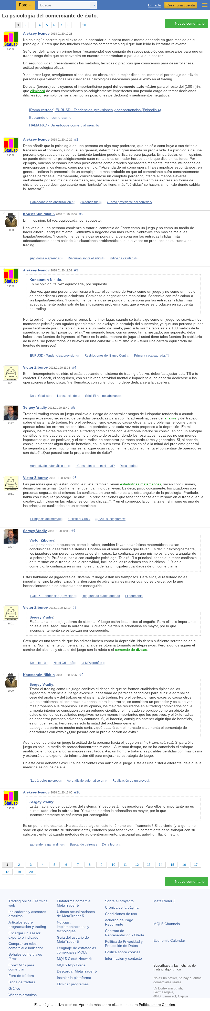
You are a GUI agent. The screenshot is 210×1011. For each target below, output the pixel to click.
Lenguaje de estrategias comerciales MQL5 (76, 950)
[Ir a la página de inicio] (3, 25)
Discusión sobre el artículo (86, 258)
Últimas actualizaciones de (76, 914)
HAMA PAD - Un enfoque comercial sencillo (64, 125)
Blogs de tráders (21, 982)
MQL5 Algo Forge (71, 965)
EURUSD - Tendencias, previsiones (55, 355)
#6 (74, 478)
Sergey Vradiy (35, 407)
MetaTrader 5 (164, 901)
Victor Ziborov (35, 367)
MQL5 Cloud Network (74, 959)
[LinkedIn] (189, 958)
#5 (73, 407)
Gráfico (14, 988)
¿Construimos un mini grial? (95, 466)
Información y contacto (123, 958)
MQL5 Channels (166, 924)
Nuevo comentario (190, 23)
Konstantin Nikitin (39, 214)
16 (184, 865)
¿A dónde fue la (91, 202)
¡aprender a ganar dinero (47, 844)
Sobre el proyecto (119, 901)
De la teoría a (129, 466)
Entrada (154, 5)
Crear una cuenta (180, 5)
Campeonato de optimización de (52, 202)
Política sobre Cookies (157, 1005)
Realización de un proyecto (131, 780)
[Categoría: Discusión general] (10, 25)
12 (137, 865)
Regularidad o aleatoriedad (101, 596)
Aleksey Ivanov (36, 33)
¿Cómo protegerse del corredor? (129, 202)
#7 (73, 531)
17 (196, 865)
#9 (81, 675)
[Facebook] (156, 958)
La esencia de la (68, 396)
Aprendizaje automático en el (50, 466)
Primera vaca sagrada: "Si (152, 355)
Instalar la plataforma (74, 978)
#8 (74, 607)
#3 (76, 270)
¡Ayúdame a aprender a (46, 258)
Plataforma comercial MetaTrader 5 (74, 903)
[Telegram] (165, 958)
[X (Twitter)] (173, 958)
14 (160, 865)
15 (172, 865)
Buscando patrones (83, 844)
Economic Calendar (169, 940)
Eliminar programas (73, 984)
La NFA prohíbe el (93, 663)
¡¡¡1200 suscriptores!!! (110, 519)
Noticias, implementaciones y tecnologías (73, 926)
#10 (77, 792)
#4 (74, 367)
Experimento (134, 596)
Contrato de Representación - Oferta (124, 933)
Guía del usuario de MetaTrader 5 (73, 939)
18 (7, 872)
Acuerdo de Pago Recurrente (119, 922)
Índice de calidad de (124, 258)
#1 (76, 139)
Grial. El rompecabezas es (103, 396)
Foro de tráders (21, 976)
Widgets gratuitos (22, 995)
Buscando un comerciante (50, 117)
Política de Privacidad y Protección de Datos (124, 943)
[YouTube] (181, 958)
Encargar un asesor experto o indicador (24, 935)
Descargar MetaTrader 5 (77, 971)
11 (125, 865)
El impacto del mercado (46, 519)
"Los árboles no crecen (46, 780)
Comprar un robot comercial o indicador (25, 945)
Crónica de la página (122, 907)
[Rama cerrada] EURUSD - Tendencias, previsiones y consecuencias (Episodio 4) (95, 110)
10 (113, 865)
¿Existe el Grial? (79, 519)
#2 (81, 214)
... (76, 25)
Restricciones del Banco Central (107, 355)
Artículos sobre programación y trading (27, 924)
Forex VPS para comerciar (21, 967)
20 (84, 25)
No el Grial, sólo (41, 396)
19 (19, 872)
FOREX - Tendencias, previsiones (53, 596)
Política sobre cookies (122, 952)
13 (149, 865)
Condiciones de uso (121, 914)
